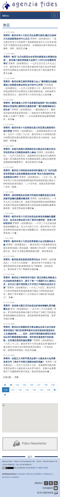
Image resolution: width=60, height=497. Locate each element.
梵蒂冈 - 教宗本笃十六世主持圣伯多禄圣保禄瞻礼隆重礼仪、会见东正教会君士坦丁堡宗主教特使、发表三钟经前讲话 (29, 220)
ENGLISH (29, 474)
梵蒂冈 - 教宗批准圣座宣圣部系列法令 (21, 259)
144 (34, 389)
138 (45, 384)
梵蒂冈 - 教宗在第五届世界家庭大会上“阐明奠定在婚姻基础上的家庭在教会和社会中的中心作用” (30, 83)
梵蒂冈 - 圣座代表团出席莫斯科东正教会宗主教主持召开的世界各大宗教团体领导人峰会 (29, 150)
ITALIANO (21, 474)
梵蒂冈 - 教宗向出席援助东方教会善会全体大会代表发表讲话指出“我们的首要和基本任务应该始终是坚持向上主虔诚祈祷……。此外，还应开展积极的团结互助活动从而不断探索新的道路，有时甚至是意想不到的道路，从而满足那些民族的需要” (29, 333)
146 (48, 389)
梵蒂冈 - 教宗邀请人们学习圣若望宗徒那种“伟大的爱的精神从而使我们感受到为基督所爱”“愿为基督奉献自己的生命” (30, 106)
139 (53, 384)
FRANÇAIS (47, 474)
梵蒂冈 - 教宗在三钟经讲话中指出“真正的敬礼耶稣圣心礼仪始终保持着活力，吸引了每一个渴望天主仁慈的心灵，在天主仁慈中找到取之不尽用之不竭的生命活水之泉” (30, 282)
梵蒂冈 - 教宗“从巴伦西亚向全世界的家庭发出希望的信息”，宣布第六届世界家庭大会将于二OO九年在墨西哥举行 (30, 60)
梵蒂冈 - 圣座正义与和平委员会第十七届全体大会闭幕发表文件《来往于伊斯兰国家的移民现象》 (29, 360)
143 (27, 389)
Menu (5, 15)
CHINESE (14, 477)
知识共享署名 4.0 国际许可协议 (37, 468)
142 (20, 389)
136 (31, 384)
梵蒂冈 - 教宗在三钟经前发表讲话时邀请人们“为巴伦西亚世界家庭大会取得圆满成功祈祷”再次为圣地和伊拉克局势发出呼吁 (30, 174)
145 (41, 389)
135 (24, 384)
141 (13, 389)
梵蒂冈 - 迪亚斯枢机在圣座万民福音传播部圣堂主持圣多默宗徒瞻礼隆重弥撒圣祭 (29, 196)
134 (17, 384)
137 (38, 384)
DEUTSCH (6, 477)
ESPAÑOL (38, 474)
